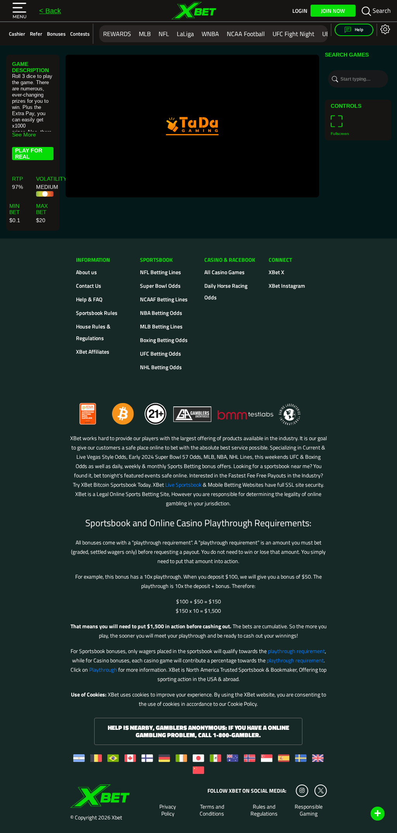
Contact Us (88, 286)
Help (358, 29)
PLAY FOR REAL (28, 153)
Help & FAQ (89, 299)
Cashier (17, 34)
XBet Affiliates (92, 351)
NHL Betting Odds (161, 367)
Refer (36, 34)
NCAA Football (246, 33)
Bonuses (56, 34)
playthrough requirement (296, 651)
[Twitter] (321, 790)
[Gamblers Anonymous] (192, 410)
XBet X (276, 272)
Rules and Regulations (264, 810)
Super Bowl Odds (160, 286)
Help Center (368, 814)
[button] (19, 11)
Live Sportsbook (183, 484)
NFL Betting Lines (160, 272)
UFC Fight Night (293, 33)
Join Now (333, 11)
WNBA (210, 33)
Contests (80, 34)
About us (86, 272)
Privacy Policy (167, 810)
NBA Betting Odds (161, 313)
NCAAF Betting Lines (164, 299)
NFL (164, 33)
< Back (50, 11)
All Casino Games (224, 272)
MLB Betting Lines (161, 326)
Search (381, 10)
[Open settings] (383, 29)
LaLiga (185, 33)
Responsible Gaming (309, 810)
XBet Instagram (287, 286)
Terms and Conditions (212, 810)
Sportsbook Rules (96, 313)
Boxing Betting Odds (164, 340)
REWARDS (117, 33)
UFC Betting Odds (160, 353)
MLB (145, 33)
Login (299, 11)
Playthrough (103, 669)
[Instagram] (302, 791)
